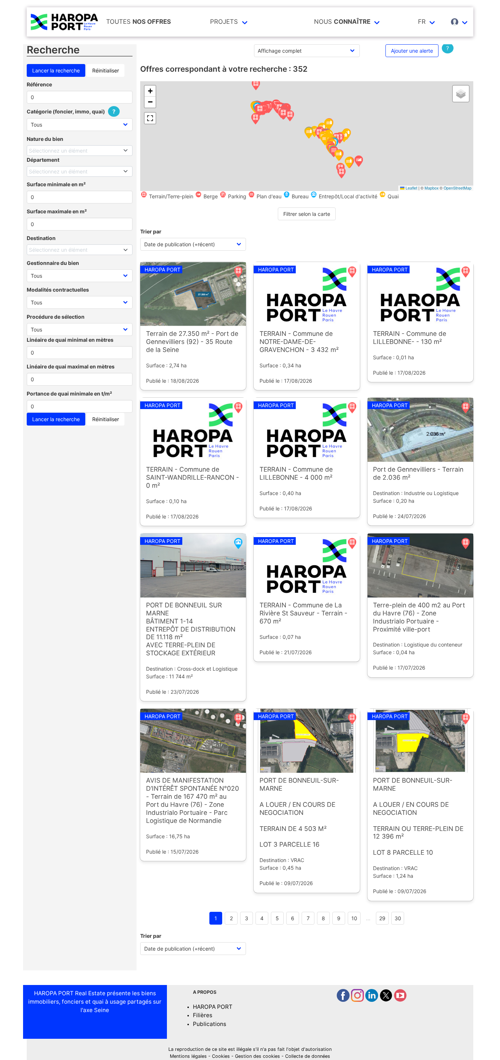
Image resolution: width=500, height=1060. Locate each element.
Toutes (138, 21)
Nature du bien (45, 139)
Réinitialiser (105, 70)
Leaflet (410, 188)
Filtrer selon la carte (306, 214)
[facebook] (344, 999)
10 (354, 918)
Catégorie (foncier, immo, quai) (71, 111)
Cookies (221, 1056)
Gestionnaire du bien (53, 263)
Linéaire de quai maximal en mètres (71, 366)
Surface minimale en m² (56, 184)
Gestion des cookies (257, 1056)
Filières (202, 1015)
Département (43, 160)
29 (382, 918)
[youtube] (400, 999)
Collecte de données (307, 1056)
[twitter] (387, 999)
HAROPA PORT (212, 1006)
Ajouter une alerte (412, 51)
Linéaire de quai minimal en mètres (70, 340)
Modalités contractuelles (58, 289)
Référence (39, 84)
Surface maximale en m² (57, 211)
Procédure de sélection (56, 317)
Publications (209, 1023)
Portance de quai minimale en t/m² (69, 393)
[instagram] (358, 999)
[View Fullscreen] (150, 118)
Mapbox (432, 188)
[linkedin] (372, 999)
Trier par (150, 231)
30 (398, 918)
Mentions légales (188, 1056)
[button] (256, 85)
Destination (41, 238)
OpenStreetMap (457, 188)
